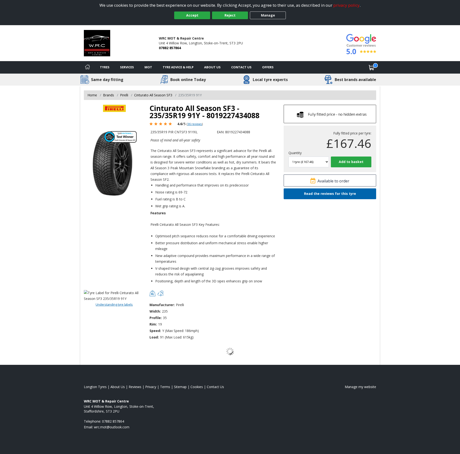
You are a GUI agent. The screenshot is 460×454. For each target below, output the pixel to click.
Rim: (153, 324)
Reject (230, 15)
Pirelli (124, 95)
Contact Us (241, 67)
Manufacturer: (162, 305)
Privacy (150, 386)
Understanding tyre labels (114, 304)
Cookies (196, 386)
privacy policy (346, 5)
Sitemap (180, 386)
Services (127, 67)
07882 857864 (170, 48)
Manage (268, 15)
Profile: (156, 317)
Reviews (135, 386)
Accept (192, 15)
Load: (154, 337)
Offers (268, 67)
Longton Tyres (95, 386)
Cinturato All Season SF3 (153, 95)
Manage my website (360, 386)
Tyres (104, 67)
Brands (108, 95)
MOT (148, 67)
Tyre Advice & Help (178, 67)
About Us (212, 67)
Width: (155, 311)
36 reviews (194, 124)
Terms (165, 386)
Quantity (295, 153)
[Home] (87, 67)
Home (92, 95)
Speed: (155, 330)
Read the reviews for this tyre (330, 193)
